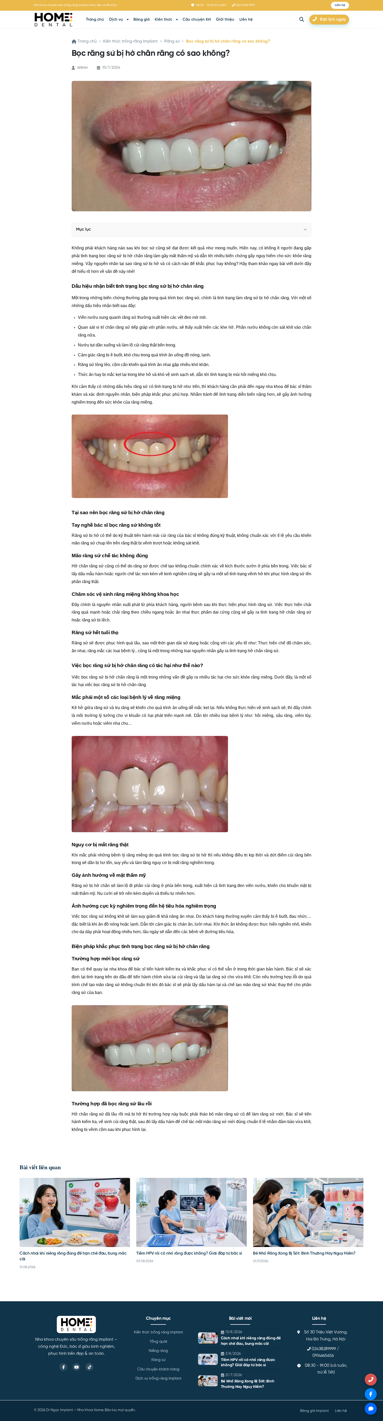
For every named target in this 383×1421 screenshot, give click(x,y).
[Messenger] (371, 1394)
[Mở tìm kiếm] (302, 19)
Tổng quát (158, 1342)
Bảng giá (141, 19)
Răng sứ (172, 41)
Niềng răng (158, 1351)
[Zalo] (371, 1409)
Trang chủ (95, 19)
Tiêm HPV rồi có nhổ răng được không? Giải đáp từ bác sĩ (189, 1253)
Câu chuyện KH (197, 19)
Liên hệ (246, 19)
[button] (340, 5)
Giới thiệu (225, 19)
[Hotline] (371, 1380)
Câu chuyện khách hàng (158, 1369)
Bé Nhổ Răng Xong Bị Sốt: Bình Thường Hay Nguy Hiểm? (304, 1253)
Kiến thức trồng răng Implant (130, 41)
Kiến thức (163, 19)
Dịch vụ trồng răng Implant (158, 1378)
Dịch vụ (116, 19)
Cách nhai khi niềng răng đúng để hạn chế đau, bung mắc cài (251, 1341)
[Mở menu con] (127, 19)
